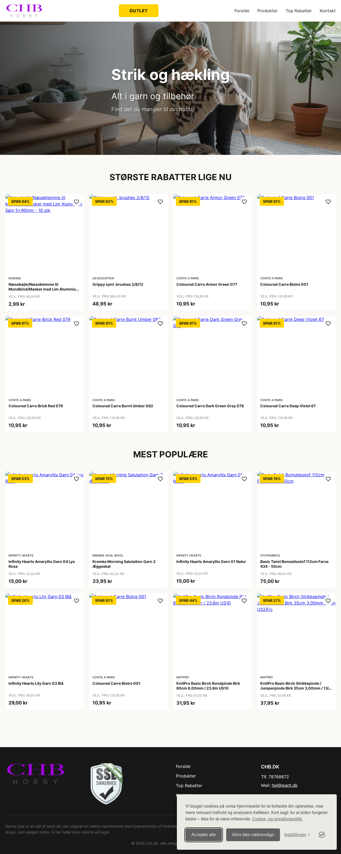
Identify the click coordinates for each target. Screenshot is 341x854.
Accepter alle (203, 834)
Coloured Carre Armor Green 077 (206, 284)
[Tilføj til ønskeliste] (76, 202)
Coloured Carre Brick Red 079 (36, 406)
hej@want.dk (285, 785)
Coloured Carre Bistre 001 (284, 284)
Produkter (267, 10)
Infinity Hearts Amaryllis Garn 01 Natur (211, 561)
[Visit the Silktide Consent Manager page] (321, 834)
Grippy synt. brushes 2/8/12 (117, 284)
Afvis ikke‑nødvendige (253, 834)
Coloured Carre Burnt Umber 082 (122, 406)
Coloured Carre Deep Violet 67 (288, 406)
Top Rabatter (299, 10)
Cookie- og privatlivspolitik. (277, 819)
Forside (241, 10)
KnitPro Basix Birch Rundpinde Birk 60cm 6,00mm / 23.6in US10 (208, 685)
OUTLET (138, 10)
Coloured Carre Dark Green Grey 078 (210, 406)
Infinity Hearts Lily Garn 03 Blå (36, 683)
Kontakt (328, 10)
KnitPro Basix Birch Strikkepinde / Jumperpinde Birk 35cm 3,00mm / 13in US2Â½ (295, 688)
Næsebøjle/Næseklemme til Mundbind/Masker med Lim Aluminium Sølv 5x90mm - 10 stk (44, 289)
